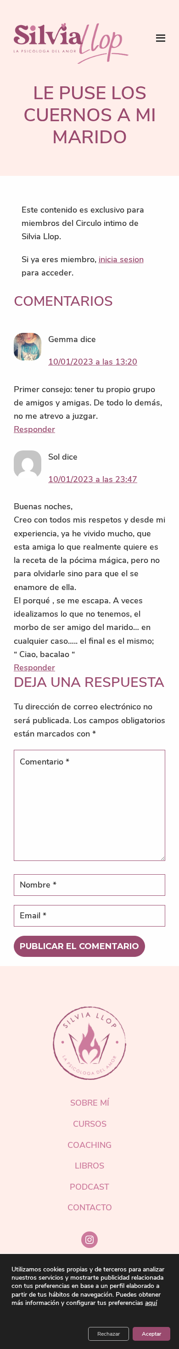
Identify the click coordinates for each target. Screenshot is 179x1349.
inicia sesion (121, 259)
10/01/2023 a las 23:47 (92, 479)
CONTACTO (89, 1207)
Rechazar (108, 1334)
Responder (34, 429)
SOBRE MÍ (89, 1102)
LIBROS (89, 1165)
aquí (151, 1303)
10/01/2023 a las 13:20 (92, 361)
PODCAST (89, 1186)
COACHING (89, 1145)
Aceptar (151, 1334)
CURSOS (89, 1124)
